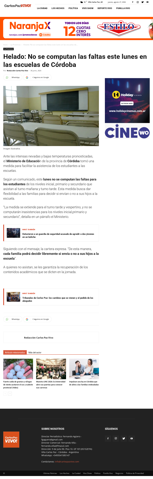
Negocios (119, 473)
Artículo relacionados (15, 352)
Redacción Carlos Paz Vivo (17, 70)
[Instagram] (137, 2)
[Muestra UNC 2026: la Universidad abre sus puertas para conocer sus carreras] (51, 369)
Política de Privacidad (135, 473)
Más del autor (35, 352)
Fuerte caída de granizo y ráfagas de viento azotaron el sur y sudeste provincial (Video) (18, 385)
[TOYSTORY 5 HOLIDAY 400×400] (127, 122)
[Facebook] (132, 2)
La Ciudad (42, 8)
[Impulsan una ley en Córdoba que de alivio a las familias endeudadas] (84, 369)
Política (73, 8)
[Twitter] (142, 2)
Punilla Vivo (123, 8)
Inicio (5, 44)
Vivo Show (87, 8)
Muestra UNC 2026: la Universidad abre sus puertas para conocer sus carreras (50, 385)
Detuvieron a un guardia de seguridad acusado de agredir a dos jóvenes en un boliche (58, 235)
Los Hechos (58, 8)
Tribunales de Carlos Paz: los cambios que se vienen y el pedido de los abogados (57, 299)
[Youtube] (147, 2)
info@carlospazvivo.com (67, 461)
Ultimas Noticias (50, 473)
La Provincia (15, 44)
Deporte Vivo (105, 8)
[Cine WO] (127, 137)
